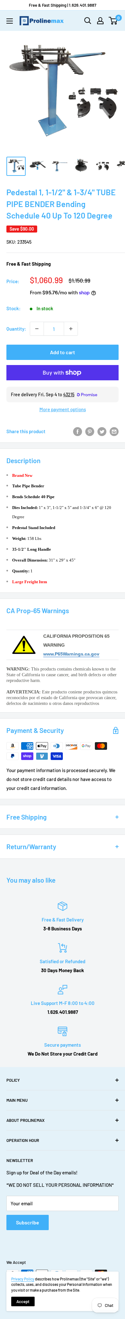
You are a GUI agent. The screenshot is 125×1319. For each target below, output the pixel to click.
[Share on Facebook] (77, 431)
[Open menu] (9, 21)
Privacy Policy (22, 1279)
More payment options (62, 409)
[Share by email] (114, 431)
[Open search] (87, 20)
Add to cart (62, 352)
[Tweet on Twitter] (101, 431)
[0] (113, 21)
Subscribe (27, 1222)
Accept (22, 1301)
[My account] (100, 20)
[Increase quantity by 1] (71, 328)
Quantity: (16, 329)
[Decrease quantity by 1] (37, 328)
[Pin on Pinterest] (89, 431)
